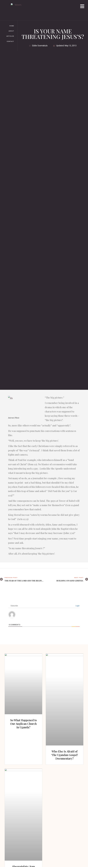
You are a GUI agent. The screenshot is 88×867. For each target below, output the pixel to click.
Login (77, 606)
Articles (10, 36)
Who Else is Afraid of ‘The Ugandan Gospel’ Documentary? (64, 754)
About (11, 31)
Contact (10, 41)
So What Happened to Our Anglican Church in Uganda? (23, 723)
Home (12, 26)
